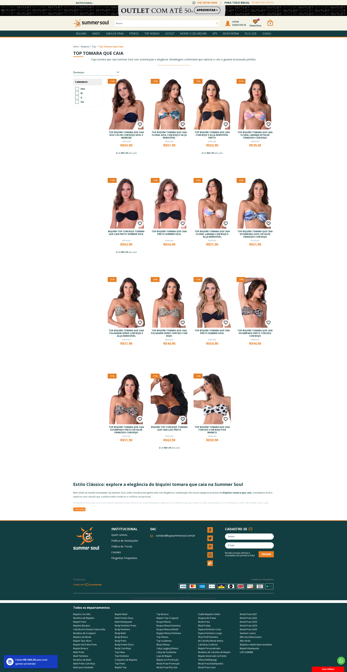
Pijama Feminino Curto (209, 629)
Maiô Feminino (80, 656)
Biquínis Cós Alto (82, 614)
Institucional (84, 3)
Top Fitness (162, 637)
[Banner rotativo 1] (173, 10)
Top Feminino (122, 656)
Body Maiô (120, 633)
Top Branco (163, 614)
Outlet (169, 33)
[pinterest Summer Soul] (210, 546)
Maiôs (96, 33)
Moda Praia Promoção (168, 663)
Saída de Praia (115, 33)
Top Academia (164, 640)
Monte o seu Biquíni (193, 33)
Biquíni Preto (79, 621)
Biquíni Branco (80, 648)
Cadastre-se (239, 25)
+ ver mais (79, 509)
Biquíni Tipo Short (82, 640)
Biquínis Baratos (81, 625)
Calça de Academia (166, 652)
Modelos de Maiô (82, 659)
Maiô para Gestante (83, 667)
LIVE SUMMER (246, 652)
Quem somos (119, 535)
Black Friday (204, 625)
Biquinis (81, 33)
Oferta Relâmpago (207, 659)
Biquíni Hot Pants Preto (85, 644)
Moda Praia (204, 621)
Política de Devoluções (124, 540)
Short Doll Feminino (208, 637)
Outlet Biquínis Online (209, 614)
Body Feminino (122, 629)
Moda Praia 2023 (248, 621)
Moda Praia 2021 (248, 614)
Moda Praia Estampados (210, 663)
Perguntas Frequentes (124, 558)
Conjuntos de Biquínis (126, 659)
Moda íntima (231, 33)
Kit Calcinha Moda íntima (210, 640)
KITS (215, 33)
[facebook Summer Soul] (210, 530)
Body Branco (121, 637)
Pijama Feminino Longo (210, 633)
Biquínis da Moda (82, 637)
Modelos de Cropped (84, 633)
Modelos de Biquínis (83, 618)
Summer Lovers (248, 633)
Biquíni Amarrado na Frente (212, 656)
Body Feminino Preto (125, 625)
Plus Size (251, 33)
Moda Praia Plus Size (167, 667)
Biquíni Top (121, 667)
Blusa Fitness (163, 644)
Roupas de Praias (207, 618)
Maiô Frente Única (124, 618)
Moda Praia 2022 (248, 618)
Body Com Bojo (123, 648)
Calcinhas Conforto (208, 644)
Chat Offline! (328, 669)
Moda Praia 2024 (248, 625)
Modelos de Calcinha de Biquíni (214, 652)
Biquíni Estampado (249, 648)
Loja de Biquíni (164, 656)
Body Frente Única (124, 644)
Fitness (134, 33)
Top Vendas (152, 33)
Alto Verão (245, 640)
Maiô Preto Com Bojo (84, 663)
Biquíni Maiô (121, 614)
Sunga (267, 33)
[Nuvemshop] (87, 585)
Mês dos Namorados (251, 637)
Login (235, 22)
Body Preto (120, 640)
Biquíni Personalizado (209, 648)
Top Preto (120, 663)
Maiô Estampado (123, 621)
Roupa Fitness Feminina (169, 625)
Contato (116, 552)
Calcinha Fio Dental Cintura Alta (89, 629)
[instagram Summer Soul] (210, 555)
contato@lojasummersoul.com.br (175, 535)
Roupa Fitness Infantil (167, 629)
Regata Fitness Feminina (169, 633)
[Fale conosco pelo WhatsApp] (341, 661)
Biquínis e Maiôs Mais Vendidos (256, 644)
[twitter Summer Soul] (210, 538)
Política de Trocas (121, 546)
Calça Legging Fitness (167, 648)
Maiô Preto (78, 652)
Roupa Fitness (164, 621)
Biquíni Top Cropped (167, 618)
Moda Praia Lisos (207, 667)
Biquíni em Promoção (168, 659)
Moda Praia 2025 (248, 629)
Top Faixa (120, 652)
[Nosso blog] (210, 563)
